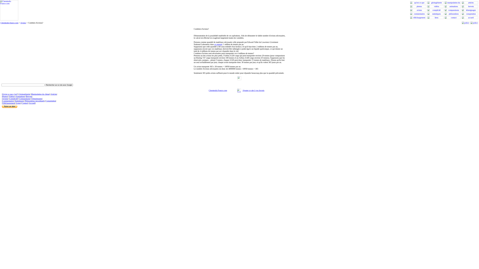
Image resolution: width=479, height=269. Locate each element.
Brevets (29, 96)
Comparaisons (24, 99)
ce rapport (218, 44)
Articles (54, 94)
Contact (25, 103)
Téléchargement (8, 103)
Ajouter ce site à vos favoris (253, 90)
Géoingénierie (24, 94)
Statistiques (19, 101)
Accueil (32, 103)
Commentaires (8, 101)
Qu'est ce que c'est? (10, 94)
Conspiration (51, 101)
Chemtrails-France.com (218, 90)
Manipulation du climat (40, 94)
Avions (23, 23)
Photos (5, 96)
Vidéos (11, 96)
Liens (18, 103)
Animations (20, 96)
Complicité (13, 99)
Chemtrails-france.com (9, 23)
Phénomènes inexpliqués (34, 101)
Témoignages (36, 99)
